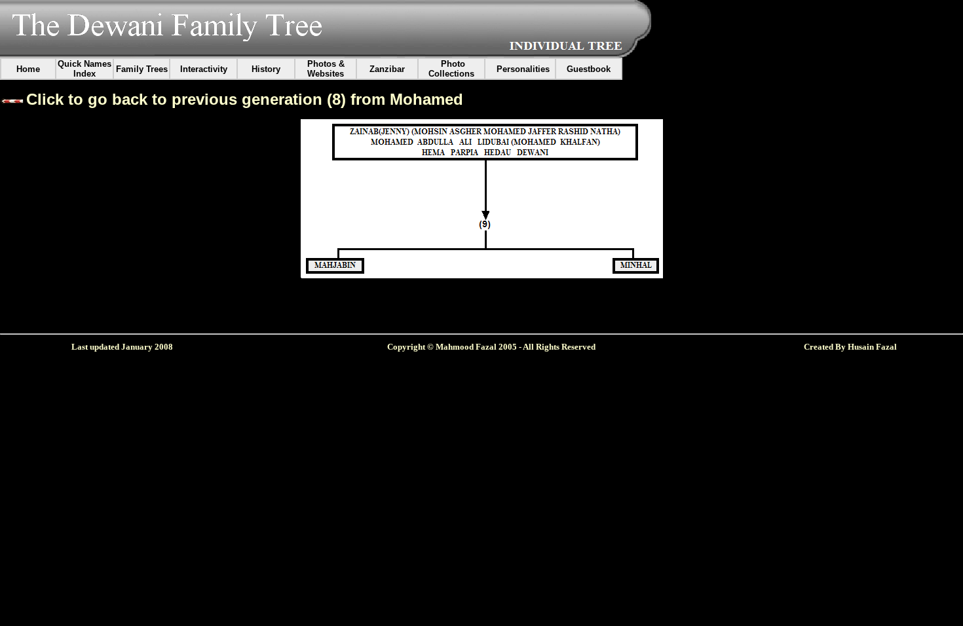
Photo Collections (451, 69)
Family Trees (142, 69)
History (266, 69)
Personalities (523, 69)
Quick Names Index (84, 69)
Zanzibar (387, 69)
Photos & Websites (326, 69)
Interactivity (203, 69)
